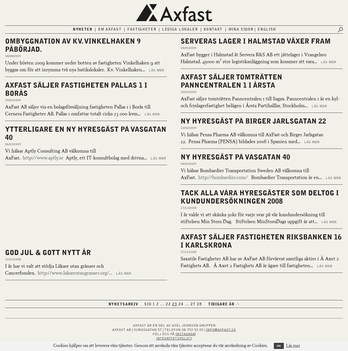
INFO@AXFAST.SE (221, 330)
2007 (314, 289)
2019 (274, 284)
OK (279, 345)
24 (181, 304)
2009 (288, 289)
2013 (234, 289)
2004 (281, 294)
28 (199, 304)
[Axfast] (174, 13)
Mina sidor (241, 29)
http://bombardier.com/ (223, 178)
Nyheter (82, 29)
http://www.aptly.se (43, 158)
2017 (301, 284)
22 (168, 304)
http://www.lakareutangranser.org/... (84, 273)
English (267, 29)
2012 (247, 289)
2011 (261, 289)
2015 (328, 284)
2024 (247, 284)
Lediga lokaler (180, 29)
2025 (234, 284)
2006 (328, 289)
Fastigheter (141, 29)
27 (193, 304)
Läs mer (156, 70)
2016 (314, 284)
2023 (261, 284)
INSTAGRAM (186, 334)
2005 (268, 294)
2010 (274, 289)
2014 (220, 289)
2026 (220, 284)
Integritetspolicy (174, 338)
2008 (301, 289)
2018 (288, 284)
